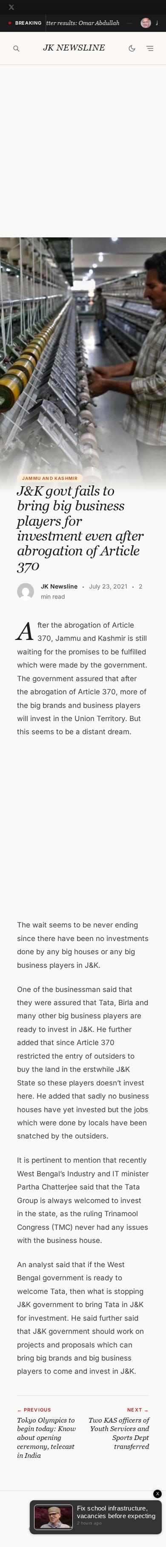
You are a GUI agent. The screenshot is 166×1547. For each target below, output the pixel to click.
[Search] (16, 48)
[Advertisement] (83, 151)
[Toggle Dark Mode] (132, 48)
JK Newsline (74, 47)
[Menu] (149, 48)
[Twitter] (11, 7)
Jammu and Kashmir (50, 478)
